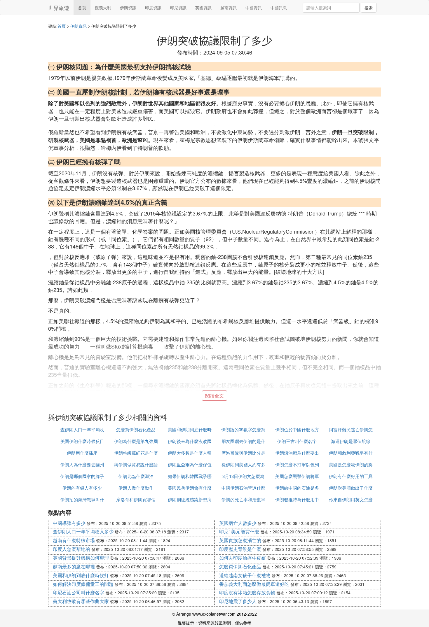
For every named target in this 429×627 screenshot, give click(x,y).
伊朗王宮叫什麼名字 (297, 441)
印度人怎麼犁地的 (71, 549)
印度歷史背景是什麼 (240, 549)
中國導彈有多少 (69, 523)
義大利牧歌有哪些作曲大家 (81, 601)
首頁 (82, 7)
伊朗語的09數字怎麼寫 (243, 429)
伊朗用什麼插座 (82, 453)
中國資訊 (253, 7)
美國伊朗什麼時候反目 (82, 441)
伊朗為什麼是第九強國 (136, 441)
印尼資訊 (178, 7)
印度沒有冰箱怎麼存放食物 (247, 592)
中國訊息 (279, 7)
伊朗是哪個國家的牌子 (82, 476)
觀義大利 (103, 7)
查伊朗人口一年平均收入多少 (83, 531)
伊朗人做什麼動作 (136, 488)
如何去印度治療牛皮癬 (242, 557)
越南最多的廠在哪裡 (74, 566)
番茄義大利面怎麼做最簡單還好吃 (254, 584)
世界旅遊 (58, 7)
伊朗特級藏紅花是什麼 (136, 453)
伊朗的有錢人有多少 (82, 488)
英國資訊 (203, 7)
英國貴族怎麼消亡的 (240, 540)
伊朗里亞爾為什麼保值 (190, 464)
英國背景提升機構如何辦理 (81, 557)
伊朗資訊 (128, 7)
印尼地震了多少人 (238, 601)
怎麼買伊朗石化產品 (136, 429)
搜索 (369, 7)
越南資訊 (228, 7)
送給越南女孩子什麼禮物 (245, 575)
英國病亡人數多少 (238, 523)
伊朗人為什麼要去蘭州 (82, 464)
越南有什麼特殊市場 (74, 540)
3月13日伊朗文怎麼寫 (243, 476)
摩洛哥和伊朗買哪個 (136, 499)
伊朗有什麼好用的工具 (351, 476)
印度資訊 (153, 7)
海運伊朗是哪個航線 (350, 441)
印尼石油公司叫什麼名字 (78, 592)
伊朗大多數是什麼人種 (190, 453)
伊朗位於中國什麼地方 (297, 429)
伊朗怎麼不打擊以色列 (297, 464)
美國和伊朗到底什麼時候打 (81, 575)
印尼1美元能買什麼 (239, 531)
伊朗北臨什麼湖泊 (136, 476)
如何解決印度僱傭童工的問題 (83, 584)
